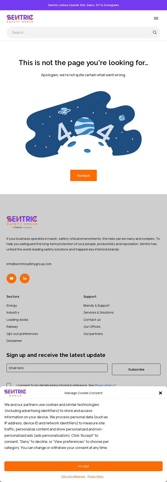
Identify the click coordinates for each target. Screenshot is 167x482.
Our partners (93, 333)
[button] (160, 393)
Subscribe (136, 369)
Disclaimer (14, 340)
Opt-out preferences (73, 476)
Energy (12, 305)
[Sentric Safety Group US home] (20, 18)
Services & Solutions (99, 312)
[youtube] (11, 278)
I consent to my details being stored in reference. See (66, 385)
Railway (12, 326)
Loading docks (17, 319)
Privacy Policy (95, 476)
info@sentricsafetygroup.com (29, 264)
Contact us (92, 319)
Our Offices (92, 326)
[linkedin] (25, 278)
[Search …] (154, 32)
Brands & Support (97, 305)
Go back (83, 175)
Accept (83, 466)
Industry (13, 312)
